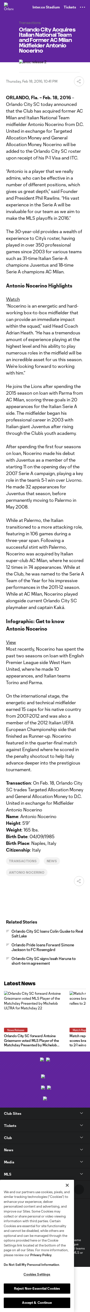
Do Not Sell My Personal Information (31, 1265)
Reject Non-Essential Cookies (37, 1288)
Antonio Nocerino (26, 872)
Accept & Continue (37, 1303)
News (52, 861)
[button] (82, 7)
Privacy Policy (41, 1255)
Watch (13, 299)
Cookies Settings (37, 1274)
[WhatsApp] (79, 1189)
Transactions (23, 861)
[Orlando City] (9, 7)
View (11, 642)
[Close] (67, 1185)
